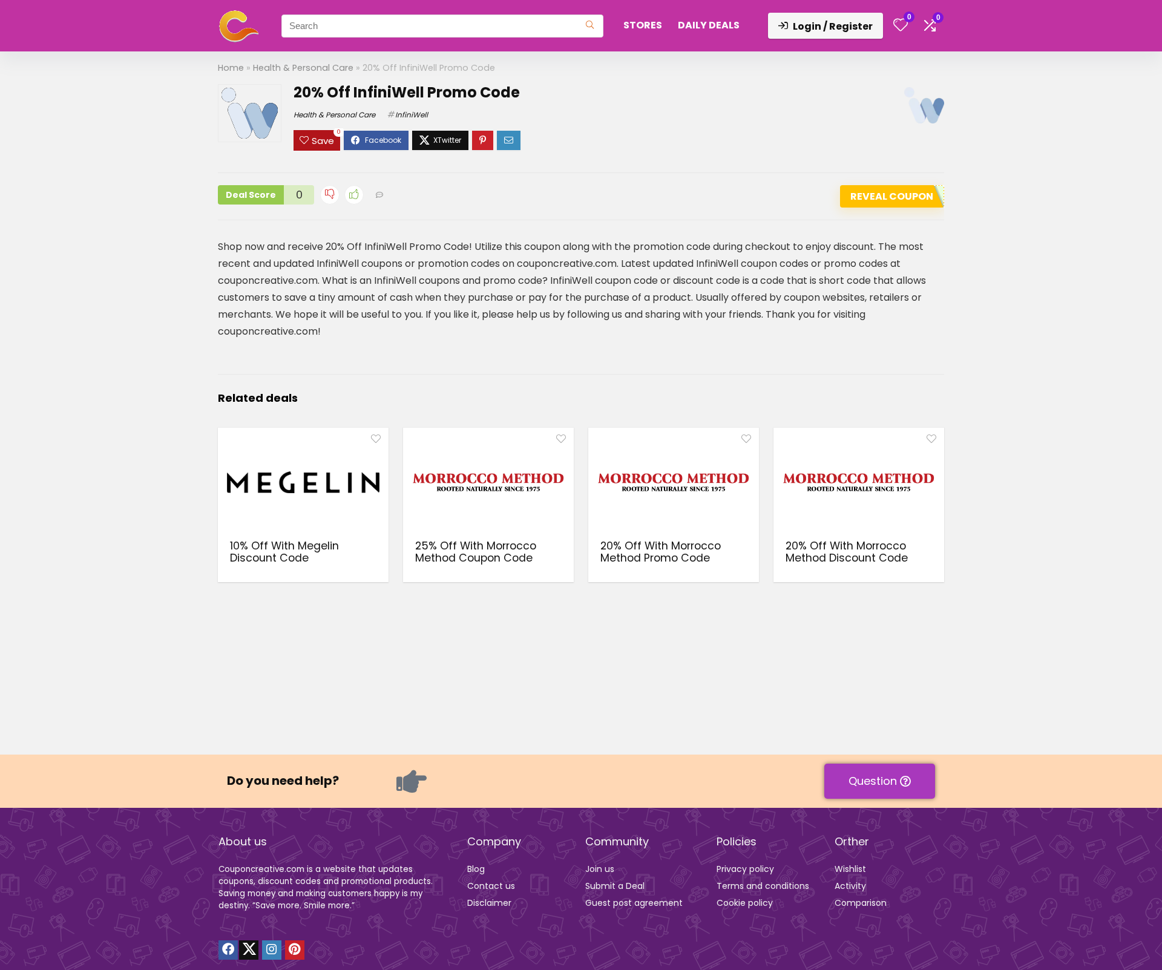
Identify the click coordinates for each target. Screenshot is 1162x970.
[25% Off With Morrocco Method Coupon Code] (488, 482)
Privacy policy (745, 869)
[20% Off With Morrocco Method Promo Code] (673, 482)
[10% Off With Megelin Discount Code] (303, 482)
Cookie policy (745, 903)
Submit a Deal (615, 886)
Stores (642, 25)
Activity (850, 886)
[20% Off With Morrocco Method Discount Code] (859, 482)
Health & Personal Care (303, 68)
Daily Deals (709, 25)
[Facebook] (228, 950)
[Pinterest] (294, 950)
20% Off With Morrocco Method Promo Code (660, 552)
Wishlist (850, 869)
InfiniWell (411, 115)
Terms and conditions (763, 886)
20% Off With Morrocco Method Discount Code (847, 552)
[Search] (589, 26)
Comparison (861, 903)
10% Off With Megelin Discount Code (284, 552)
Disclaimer (489, 903)
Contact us (491, 886)
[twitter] (248, 950)
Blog (476, 869)
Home (231, 68)
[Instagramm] (271, 950)
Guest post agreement (634, 903)
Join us (599, 869)
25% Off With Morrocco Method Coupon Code (475, 552)
